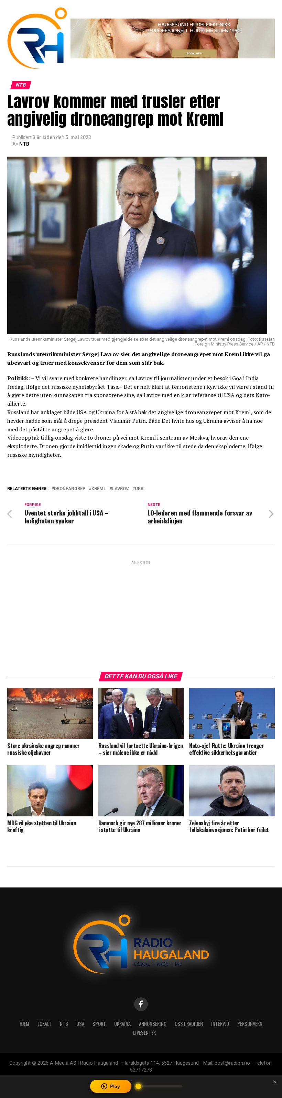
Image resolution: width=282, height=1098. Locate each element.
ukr (139, 489)
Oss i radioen (189, 1023)
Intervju (220, 1023)
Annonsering (152, 1023)
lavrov (120, 489)
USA (80, 1023)
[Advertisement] (140, 614)
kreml (98, 489)
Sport (99, 1023)
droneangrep (69, 489)
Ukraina (122, 1023)
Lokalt (44, 1023)
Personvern (249, 1023)
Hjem (24, 1023)
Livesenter (144, 1032)
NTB (24, 144)
